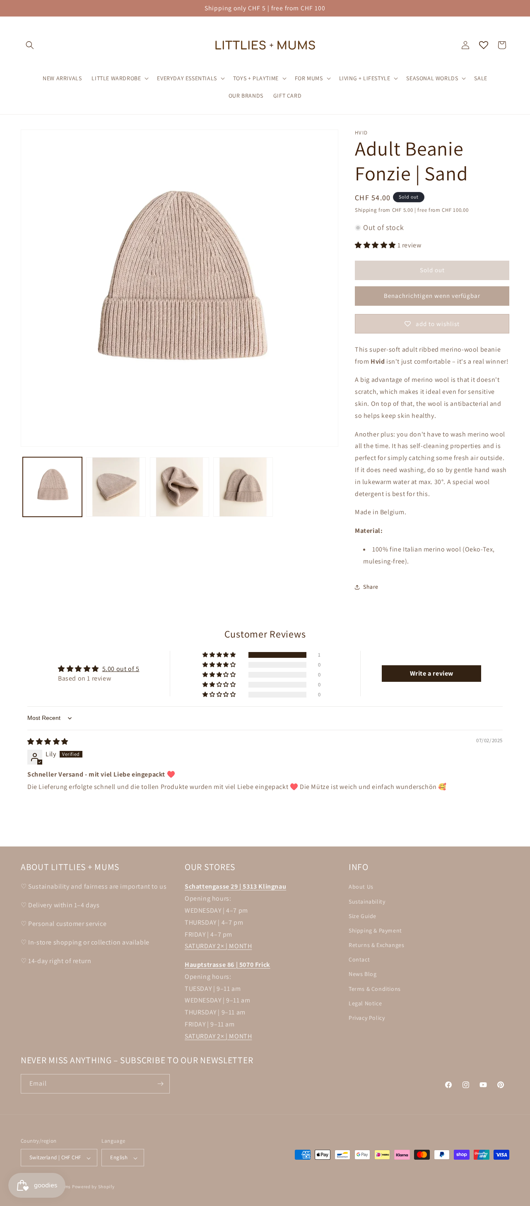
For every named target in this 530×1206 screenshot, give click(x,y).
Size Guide (362, 915)
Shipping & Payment (375, 930)
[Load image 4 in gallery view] (242, 486)
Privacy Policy (367, 1017)
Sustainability (367, 901)
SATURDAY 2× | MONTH (218, 946)
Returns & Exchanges (376, 945)
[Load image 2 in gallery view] (115, 486)
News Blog (362, 974)
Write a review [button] (431, 673)
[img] (47, 741)
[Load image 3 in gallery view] (179, 486)
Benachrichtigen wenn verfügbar (432, 296)
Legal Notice (365, 1003)
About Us (361, 886)
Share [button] (370, 586)
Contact (359, 959)
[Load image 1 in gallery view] (52, 486)
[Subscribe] (160, 1083)
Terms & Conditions (375, 988)
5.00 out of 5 (121, 668)
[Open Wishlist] (484, 45)
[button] (30, 45)
